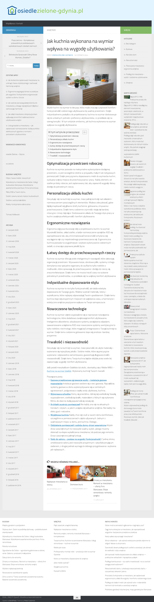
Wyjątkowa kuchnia (60, 415)
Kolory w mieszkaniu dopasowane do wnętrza (71, 559)
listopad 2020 (13, 347)
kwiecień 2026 (13, 252)
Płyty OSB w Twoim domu (15, 192)
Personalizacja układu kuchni (62, 139)
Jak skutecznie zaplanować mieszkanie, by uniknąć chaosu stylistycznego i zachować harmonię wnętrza (22, 83)
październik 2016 (14, 485)
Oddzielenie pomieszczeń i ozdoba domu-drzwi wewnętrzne (78, 425)
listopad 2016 (13, 480)
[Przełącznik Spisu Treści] (83, 132)
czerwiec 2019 (13, 363)
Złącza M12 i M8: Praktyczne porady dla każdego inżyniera (135, 100)
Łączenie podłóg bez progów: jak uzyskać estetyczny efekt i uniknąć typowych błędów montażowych (134, 197)
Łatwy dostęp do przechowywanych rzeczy (67, 146)
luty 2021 (11, 335)
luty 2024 (11, 297)
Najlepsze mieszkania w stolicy (65, 529)
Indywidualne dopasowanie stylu (63, 149)
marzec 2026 (13, 258)
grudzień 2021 (13, 324)
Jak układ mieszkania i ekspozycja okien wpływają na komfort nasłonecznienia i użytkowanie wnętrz (21, 117)
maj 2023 (11, 319)
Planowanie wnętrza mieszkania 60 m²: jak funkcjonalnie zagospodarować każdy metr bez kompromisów (135, 364)
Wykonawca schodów (61, 394)
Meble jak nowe (60, 547)
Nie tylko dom (131, 55)
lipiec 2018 (12, 369)
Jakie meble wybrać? (61, 563)
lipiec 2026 (12, 236)
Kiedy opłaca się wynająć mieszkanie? (119, 536)
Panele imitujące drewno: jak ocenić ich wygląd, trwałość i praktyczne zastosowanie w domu (135, 167)
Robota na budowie (9, 546)
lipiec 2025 (12, 269)
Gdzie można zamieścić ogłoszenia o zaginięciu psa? (124, 525)
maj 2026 (11, 247)
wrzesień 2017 (13, 424)
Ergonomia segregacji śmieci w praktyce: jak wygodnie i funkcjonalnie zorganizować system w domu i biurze (22, 94)
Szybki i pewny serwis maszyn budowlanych (22, 196)
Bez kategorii (131, 44)
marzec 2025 (13, 274)
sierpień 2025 (13, 263)
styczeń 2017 (13, 469)
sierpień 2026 (13, 230)
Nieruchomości (131, 60)
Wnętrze (51, 30)
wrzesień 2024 (13, 280)
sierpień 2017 (13, 430)
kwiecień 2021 (13, 330)
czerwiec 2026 (13, 241)
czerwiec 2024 (13, 286)
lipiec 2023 (12, 308)
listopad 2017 (13, 413)
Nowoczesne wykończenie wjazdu (15, 573)
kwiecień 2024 (13, 291)
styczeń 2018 (13, 402)
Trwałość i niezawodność (60, 156)
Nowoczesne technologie (60, 152)
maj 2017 (11, 446)
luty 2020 (11, 358)
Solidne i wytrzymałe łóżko (16, 200)
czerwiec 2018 (13, 374)
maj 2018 (11, 380)
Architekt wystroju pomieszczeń (65, 404)
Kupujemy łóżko (60, 571)
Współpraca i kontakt (14, 23)
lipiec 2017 (12, 435)
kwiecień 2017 (13, 452)
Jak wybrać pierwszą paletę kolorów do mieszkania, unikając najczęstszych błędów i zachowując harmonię (22, 106)
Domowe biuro (76, 484)
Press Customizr (29, 601)
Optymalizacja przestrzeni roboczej (64, 136)
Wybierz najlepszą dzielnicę (12, 568)
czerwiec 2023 (13, 313)
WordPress (12, 601)
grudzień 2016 (13, 474)
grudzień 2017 (13, 408)
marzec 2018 (13, 391)
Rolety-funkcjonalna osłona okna (18, 204)
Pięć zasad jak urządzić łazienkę (66, 525)
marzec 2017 (13, 458)
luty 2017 (11, 463)
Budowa (129, 49)
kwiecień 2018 (13, 385)
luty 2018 (11, 397)
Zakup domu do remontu (11, 557)
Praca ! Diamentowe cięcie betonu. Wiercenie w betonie (136, 334)
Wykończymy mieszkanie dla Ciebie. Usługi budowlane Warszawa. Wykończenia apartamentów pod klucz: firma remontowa (22, 185)
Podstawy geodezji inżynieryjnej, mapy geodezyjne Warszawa (128, 589)
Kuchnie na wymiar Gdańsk (59, 371)
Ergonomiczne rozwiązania (61, 142)
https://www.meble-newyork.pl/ (18, 178)
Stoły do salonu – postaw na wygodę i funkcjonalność (76, 439)
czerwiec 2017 (13, 441)
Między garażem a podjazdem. (13, 525)
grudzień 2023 (13, 302)
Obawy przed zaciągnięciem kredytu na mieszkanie (135, 309)
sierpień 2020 (13, 352)
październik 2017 (14, 419)
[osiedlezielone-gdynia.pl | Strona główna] (44, 10)
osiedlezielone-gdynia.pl (62, 55)
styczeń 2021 (13, 341)
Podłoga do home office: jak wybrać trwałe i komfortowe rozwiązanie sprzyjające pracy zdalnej (136, 397)
